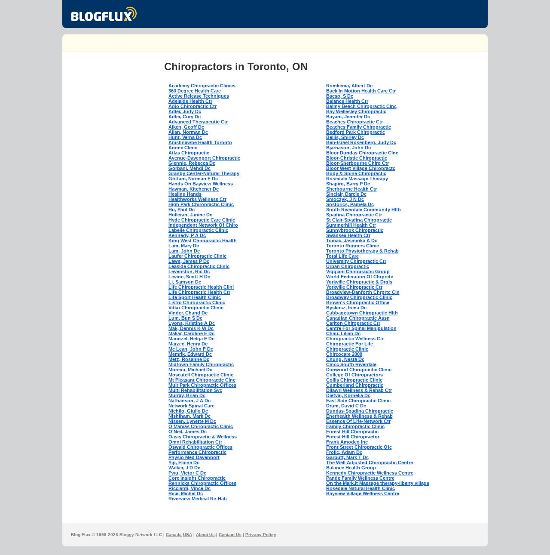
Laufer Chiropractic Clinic (197, 256)
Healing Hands (185, 194)
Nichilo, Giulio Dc (188, 410)
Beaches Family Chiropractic (358, 127)
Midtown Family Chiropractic (201, 364)
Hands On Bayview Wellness (200, 183)
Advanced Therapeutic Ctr (198, 121)
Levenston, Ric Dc (189, 271)
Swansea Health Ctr (348, 235)
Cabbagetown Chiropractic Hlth (362, 312)
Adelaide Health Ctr (190, 101)
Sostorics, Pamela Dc (350, 204)
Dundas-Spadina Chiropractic (359, 410)
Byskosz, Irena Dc (346, 307)
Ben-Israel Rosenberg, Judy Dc (361, 142)
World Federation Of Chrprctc (359, 276)
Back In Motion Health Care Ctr (361, 90)
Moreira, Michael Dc (190, 369)
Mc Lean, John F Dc (190, 349)
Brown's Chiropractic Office (357, 302)
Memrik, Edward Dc (190, 354)
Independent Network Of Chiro (203, 225)
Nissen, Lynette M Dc (192, 421)
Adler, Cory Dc (184, 116)
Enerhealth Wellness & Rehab (359, 416)
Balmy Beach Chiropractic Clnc (361, 106)
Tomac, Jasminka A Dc (351, 240)
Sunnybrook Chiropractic (354, 230)
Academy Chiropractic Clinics (201, 85)
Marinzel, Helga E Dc (191, 338)
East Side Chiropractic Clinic (358, 400)
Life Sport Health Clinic (194, 297)
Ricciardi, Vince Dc (189, 488)
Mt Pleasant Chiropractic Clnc (201, 379)
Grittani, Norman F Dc (193, 178)
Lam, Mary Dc (183, 245)
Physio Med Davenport (194, 457)
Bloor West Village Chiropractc (360, 168)
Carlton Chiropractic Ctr (353, 323)
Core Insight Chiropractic (197, 478)
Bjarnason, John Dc (348, 147)
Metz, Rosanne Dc (188, 359)
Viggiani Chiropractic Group (358, 271)
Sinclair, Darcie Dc (346, 194)
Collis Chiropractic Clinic (354, 379)
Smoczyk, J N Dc (345, 199)
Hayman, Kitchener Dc (193, 188)
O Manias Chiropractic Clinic (200, 426)
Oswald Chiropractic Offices (200, 447)
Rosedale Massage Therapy (357, 178)
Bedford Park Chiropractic (355, 132)
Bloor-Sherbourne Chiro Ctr (357, 163)
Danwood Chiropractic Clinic (358, 369)
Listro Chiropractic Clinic (196, 302)
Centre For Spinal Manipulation (361, 328)
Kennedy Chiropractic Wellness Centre (369, 472)
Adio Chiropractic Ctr (192, 106)
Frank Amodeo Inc (347, 441)
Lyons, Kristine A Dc (191, 323)
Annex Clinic (182, 147)
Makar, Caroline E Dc (191, 333)
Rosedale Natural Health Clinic (360, 488)
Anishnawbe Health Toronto (200, 142)
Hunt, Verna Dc (185, 137)
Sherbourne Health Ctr (351, 188)
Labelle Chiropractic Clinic (198, 230)
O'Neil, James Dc (187, 431)
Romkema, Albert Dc (349, 85)
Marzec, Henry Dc (188, 343)
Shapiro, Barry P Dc (348, 183)
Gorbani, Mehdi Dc (189, 168)
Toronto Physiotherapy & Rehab (362, 250)
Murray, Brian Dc (186, 395)
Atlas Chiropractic (188, 152)
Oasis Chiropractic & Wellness (202, 436)
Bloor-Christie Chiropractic (356, 157)
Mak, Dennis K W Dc (191, 328)
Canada (174, 534)
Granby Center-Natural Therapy (203, 173)
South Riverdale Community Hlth (363, 209)
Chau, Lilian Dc (343, 333)
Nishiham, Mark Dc (189, 416)
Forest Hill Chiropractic (352, 431)
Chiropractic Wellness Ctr (355, 338)
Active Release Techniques (198, 96)
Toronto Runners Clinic (352, 245)
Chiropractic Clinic (347, 349)
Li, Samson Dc (184, 281)
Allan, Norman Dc (188, 132)
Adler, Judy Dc (184, 111)
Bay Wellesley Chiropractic (356, 111)
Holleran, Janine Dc (190, 214)
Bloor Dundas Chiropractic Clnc (362, 152)
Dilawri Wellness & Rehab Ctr (359, 390)
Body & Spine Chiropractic (356, 173)
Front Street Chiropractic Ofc (359, 447)
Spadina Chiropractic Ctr (354, 214)
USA (187, 534)
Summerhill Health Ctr (351, 225)
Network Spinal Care (191, 405)
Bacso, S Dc (339, 96)
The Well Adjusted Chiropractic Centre (369, 462)
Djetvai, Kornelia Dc (348, 395)
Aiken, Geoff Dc (186, 127)
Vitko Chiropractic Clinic (195, 307)
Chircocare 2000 (344, 354)
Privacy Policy (260, 534)
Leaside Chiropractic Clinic (198, 266)
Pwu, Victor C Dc (187, 472)
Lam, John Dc (184, 250)
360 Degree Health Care (194, 90)
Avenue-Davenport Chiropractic (204, 157)
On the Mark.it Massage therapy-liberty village (377, 483)
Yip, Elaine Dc (183, 462)
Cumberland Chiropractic (354, 385)
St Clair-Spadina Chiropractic (359, 219)
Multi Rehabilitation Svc (195, 390)
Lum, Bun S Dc (185, 318)
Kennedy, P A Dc (187, 235)
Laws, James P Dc (188, 261)
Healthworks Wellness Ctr (197, 199)
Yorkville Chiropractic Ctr (354, 287)
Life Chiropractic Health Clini (201, 287)
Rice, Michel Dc (185, 493)
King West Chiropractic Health (202, 240)
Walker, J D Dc (184, 467)
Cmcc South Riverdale (351, 364)
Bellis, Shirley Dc (345, 137)
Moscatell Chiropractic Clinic (200, 374)
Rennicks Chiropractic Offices (202, 483)
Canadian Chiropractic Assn (358, 318)
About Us (205, 534)
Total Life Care (342, 256)
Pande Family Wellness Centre (360, 478)
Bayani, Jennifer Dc (348, 116)
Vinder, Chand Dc (188, 312)
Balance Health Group (351, 467)
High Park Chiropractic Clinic (201, 204)
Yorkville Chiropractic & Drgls (359, 281)
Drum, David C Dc (346, 405)
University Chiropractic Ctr (356, 261)
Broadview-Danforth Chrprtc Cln (363, 292)
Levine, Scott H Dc (189, 276)
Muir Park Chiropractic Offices (202, 385)
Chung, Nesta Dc (345, 359)
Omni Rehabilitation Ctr (195, 441)
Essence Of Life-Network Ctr (358, 421)
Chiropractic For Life (349, 343)
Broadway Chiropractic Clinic (359, 297)
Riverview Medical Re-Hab (197, 498)
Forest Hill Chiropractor (352, 436)
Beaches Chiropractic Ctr (354, 121)
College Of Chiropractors (354, 374)
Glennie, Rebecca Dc (191, 163)
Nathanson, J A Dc (189, 400)
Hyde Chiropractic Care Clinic (201, 219)
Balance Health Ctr (347, 101)
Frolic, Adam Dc (344, 452)
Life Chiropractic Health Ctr (199, 292)
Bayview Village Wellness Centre (362, 493)
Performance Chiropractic (197, 452)
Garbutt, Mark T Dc (347, 457)
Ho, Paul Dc (181, 209)
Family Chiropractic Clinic (355, 426)
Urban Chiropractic (347, 266)
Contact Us (230, 534)
